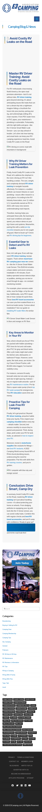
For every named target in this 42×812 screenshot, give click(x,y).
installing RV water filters (16, 311)
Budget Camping (7, 699)
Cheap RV (6, 717)
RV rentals (32, 738)
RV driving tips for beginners (20, 235)
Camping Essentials (21, 708)
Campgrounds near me (23, 705)
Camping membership (9, 711)
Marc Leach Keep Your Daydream (12, 726)
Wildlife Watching (27, 744)
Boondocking (6, 621)
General (4, 646)
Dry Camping (6, 642)
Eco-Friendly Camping (24, 717)
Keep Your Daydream (17, 720)
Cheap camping (28, 714)
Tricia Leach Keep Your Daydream (12, 744)
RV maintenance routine (19, 384)
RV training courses (14, 462)
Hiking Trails (6, 720)
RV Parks (24, 738)
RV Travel (20, 741)
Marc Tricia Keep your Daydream (12, 729)
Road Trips (6, 735)
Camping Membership (9, 633)
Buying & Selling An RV (9, 625)
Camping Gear (6, 629)
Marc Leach (19, 723)
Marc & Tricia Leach (8, 723)
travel (4, 687)
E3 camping (14, 717)
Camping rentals (21, 711)
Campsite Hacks (7, 714)
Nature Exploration (27, 729)
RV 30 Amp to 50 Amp (9, 654)
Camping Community (8, 708)
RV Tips (5, 666)
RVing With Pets (7, 679)
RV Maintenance (7, 658)
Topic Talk (5, 683)
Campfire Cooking (18, 699)
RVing (30, 735)
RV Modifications (16, 738)
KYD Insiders (28, 720)
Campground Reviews (9, 705)
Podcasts (5, 650)
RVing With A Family (8, 675)
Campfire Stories (7, 702)
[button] (37, 19)
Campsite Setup (18, 714)
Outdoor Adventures (21, 732)
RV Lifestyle (6, 738)
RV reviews (6, 741)
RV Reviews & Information (10, 662)
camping (33, 705)
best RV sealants (16, 448)
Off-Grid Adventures (8, 732)
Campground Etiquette (20, 702)
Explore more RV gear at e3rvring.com (18, 527)
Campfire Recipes (30, 699)
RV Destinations (23, 735)
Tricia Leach (28, 741)
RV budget (14, 735)
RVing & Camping (8, 670)
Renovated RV (32, 732)
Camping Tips (6, 637)
